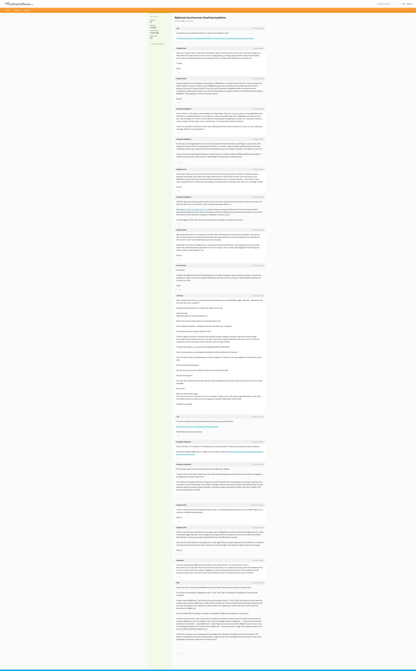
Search (27, 10)
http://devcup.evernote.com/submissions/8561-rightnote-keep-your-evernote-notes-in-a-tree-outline (215, 38)
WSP (178, 583)
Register (410, 4)
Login (403, 4)
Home (8, 10)
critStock (179, 296)
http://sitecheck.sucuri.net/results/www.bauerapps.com (197, 427)
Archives (17, 10)
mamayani (180, 560)
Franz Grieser (181, 265)
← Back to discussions (157, 44)
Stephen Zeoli (181, 48)
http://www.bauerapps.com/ (197, 209)
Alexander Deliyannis (183, 109)
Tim (183, 21)
